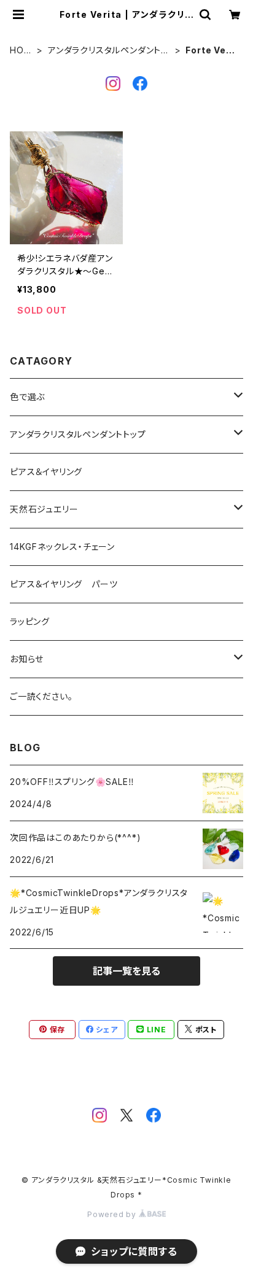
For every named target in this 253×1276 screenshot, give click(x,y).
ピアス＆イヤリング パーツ (63, 584)
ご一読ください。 (41, 696)
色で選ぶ (27, 397)
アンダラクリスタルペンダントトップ (108, 50)
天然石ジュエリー (44, 509)
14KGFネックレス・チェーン (62, 546)
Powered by (113, 1214)
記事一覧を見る (126, 971)
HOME (20, 50)
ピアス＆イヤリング (46, 471)
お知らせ (27, 659)
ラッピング (30, 621)
